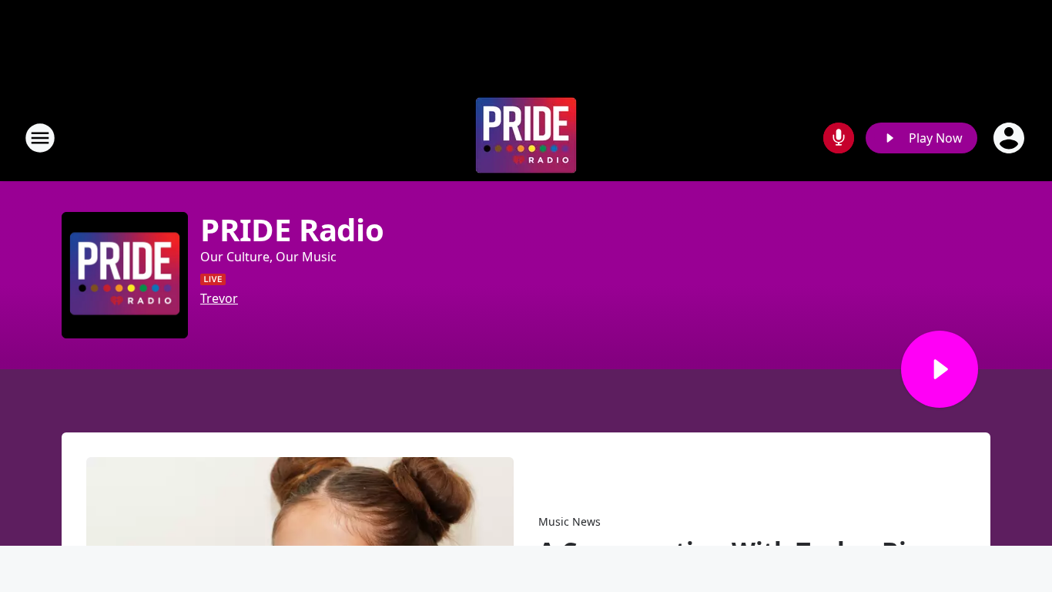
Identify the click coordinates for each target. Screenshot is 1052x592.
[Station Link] (526, 137)
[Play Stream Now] (939, 369)
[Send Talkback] (838, 138)
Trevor (219, 298)
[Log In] (1010, 138)
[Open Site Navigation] (40, 138)
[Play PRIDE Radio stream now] (124, 275)
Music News (569, 521)
